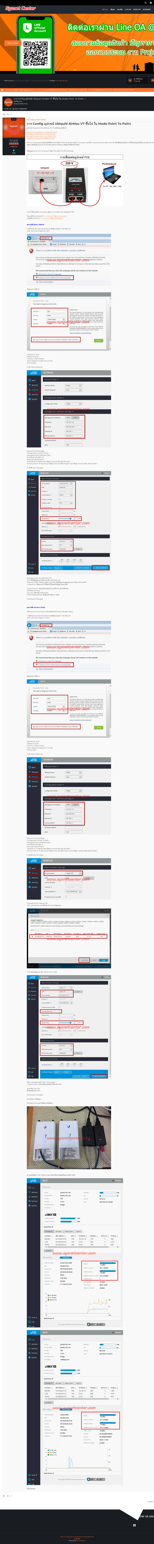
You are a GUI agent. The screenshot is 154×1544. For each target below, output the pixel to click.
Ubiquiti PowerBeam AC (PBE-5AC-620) (42, 132)
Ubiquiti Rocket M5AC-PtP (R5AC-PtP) (41, 134)
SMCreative (81, 1540)
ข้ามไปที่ (150, 1502)
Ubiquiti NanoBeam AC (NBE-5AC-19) (41, 138)
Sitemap (90, 1537)
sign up (64, 81)
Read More (13, 52)
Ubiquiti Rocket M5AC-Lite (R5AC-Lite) (41, 136)
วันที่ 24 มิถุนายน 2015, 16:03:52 (36, 120)
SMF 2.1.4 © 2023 (66, 1537)
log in (57, 81)
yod (13, 119)
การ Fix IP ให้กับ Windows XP (56, 216)
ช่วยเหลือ (77, 1539)
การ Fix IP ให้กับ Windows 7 (53, 218)
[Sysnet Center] (14, 150)
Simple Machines (79, 1537)
